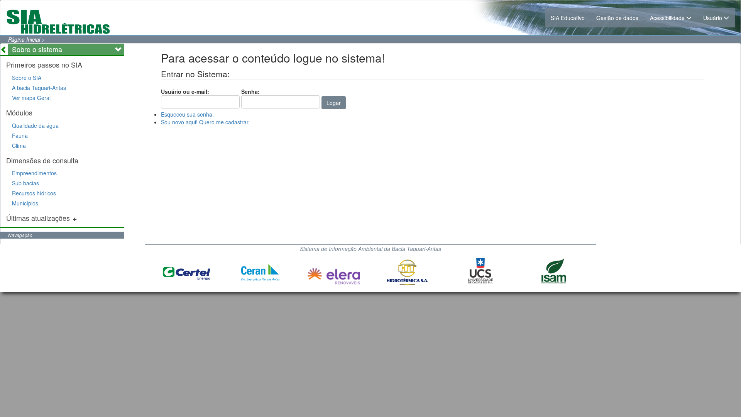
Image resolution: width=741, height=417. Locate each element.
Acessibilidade (668, 18)
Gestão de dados (617, 18)
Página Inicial (24, 39)
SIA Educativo (568, 18)
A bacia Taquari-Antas (39, 88)
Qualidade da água (35, 125)
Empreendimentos (34, 173)
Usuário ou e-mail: (185, 91)
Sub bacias (25, 183)
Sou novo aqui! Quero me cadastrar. (205, 122)
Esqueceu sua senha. (187, 114)
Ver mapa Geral (31, 98)
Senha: (250, 91)
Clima (19, 145)
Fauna (20, 135)
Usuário (713, 18)
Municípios (25, 203)
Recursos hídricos (34, 193)
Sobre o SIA (26, 77)
